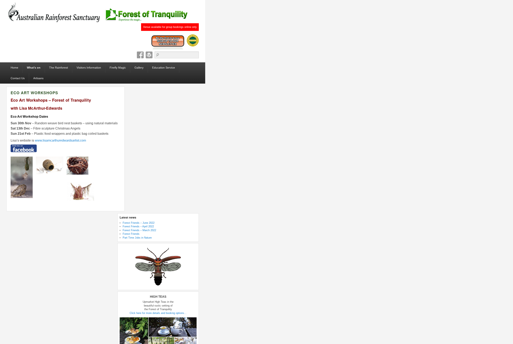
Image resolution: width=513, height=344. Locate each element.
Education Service (163, 67)
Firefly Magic (118, 67)
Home (14, 67)
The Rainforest (58, 67)
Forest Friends (131, 233)
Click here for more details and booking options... (158, 313)
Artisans (38, 78)
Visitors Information (89, 67)
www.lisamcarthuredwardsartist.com (60, 140)
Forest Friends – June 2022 (139, 222)
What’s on (33, 67)
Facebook (140, 55)
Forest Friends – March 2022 (139, 230)
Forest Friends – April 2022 (138, 226)
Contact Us (18, 78)
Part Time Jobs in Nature (137, 237)
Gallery (138, 67)
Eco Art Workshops (34, 92)
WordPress (149, 55)
